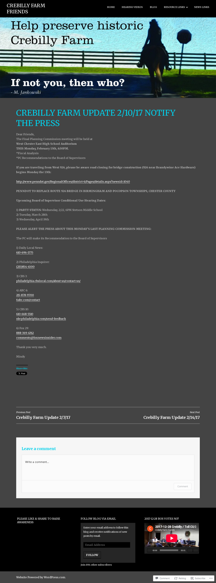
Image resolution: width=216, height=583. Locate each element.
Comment (182, 486)
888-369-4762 (25, 333)
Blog (153, 7)
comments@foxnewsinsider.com (38, 337)
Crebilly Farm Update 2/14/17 (171, 415)
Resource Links (174, 7)
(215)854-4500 (25, 266)
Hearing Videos (132, 7)
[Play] (150, 550)
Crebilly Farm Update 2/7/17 (43, 415)
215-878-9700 (25, 295)
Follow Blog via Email (98, 518)
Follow (92, 555)
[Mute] (190, 550)
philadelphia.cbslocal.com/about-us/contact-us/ (48, 281)
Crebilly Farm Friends (26, 9)
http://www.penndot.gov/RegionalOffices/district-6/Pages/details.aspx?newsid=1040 (73, 181)
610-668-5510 (24, 314)
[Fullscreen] (195, 550)
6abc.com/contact (28, 299)
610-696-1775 (24, 252)
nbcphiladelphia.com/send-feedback (41, 318)
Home (111, 7)
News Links (201, 7)
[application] (171, 538)
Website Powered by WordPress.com (40, 577)
